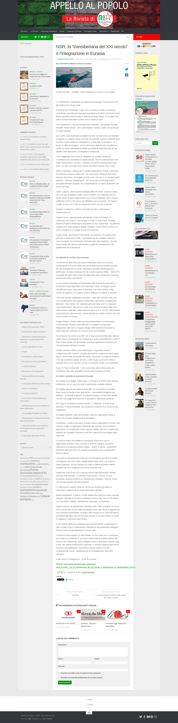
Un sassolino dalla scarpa (39, 169)
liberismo (22, 481)
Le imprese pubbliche (30, 393)
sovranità (25, 493)
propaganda (27, 484)
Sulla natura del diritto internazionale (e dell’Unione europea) (40, 296)
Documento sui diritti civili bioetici (34, 361)
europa (33, 467)
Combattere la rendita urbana (32, 356)
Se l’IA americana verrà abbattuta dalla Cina (151, 178)
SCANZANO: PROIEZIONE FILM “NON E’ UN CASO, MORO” (150, 324)
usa (32, 500)
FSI (44, 472)
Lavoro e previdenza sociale (32, 347)
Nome (60, 659)
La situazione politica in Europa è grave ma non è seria (39, 310)
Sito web (61, 666)
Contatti (90, 704)
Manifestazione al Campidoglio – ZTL (151, 273)
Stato (41, 493)
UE (39, 496)
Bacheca (24, 31)
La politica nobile (36, 86)
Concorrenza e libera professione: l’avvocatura (33, 399)
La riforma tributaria (29, 366)
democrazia (43, 464)
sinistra (30, 487)
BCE (28, 461)
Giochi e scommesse (29, 388)
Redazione (115, 31)
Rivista (40, 72)
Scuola (24, 352)
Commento (62, 645)
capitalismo (35, 461)
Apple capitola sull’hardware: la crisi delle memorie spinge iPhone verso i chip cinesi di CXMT (151, 161)
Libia (31, 481)
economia (22, 467)
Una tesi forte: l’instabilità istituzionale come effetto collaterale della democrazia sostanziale (34, 157)
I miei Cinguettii (25, 43)
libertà (27, 481)
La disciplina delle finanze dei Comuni (36, 384)
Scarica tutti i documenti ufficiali (33, 436)
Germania (23, 476)
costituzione (27, 463)
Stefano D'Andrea (28, 496)
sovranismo (27, 490)
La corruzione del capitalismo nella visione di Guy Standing (39, 228)
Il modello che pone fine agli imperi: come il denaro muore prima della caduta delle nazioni (35, 146)
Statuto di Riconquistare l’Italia (33, 327)
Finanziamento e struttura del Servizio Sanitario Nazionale (34, 419)
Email (97, 659)
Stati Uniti (34, 493)
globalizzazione (33, 476)
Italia (38, 479)
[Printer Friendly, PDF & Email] (61, 572)
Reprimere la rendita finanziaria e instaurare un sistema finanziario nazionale (33, 339)
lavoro (42, 479)
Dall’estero (104, 31)
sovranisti (41, 490)
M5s (34, 481)
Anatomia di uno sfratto (65, 623)
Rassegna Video (90, 31)
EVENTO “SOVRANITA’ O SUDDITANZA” (151, 303)
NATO (44, 481)
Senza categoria (42, 291)
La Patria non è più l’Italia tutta (38, 164)
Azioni (62, 31)
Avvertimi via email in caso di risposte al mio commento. (81, 673)
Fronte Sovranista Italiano (31, 471)
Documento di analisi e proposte (33, 332)
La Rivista (34, 31)
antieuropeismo (24, 458)
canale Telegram (88, 572)
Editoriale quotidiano (49, 31)
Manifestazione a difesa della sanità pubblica (151, 256)
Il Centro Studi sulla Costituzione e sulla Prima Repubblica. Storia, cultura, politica (150, 360)
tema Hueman (47, 719)
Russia (26, 487)
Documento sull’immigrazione (33, 371)
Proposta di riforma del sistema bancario (32, 377)
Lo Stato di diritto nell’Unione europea (151, 391)
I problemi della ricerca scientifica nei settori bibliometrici (34, 407)
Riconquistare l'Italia (40, 484)
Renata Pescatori (65, 59)
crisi (36, 464)
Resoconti (149, 252)
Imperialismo (24, 479)
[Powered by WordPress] (30, 718)
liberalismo (47, 479)
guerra (41, 476)
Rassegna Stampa (74, 31)
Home (90, 699)
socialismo (37, 487)
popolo (22, 484)
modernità (38, 481)
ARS (31, 458)
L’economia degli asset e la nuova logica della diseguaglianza (40, 214)
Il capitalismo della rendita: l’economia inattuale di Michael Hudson (39, 258)
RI (123, 31)
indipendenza (32, 479)
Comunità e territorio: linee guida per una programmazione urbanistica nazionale (34, 428)
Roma (21, 487)
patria (47, 481)
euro (27, 467)
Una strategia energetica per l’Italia (34, 413)
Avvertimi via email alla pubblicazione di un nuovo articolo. (82, 677)
